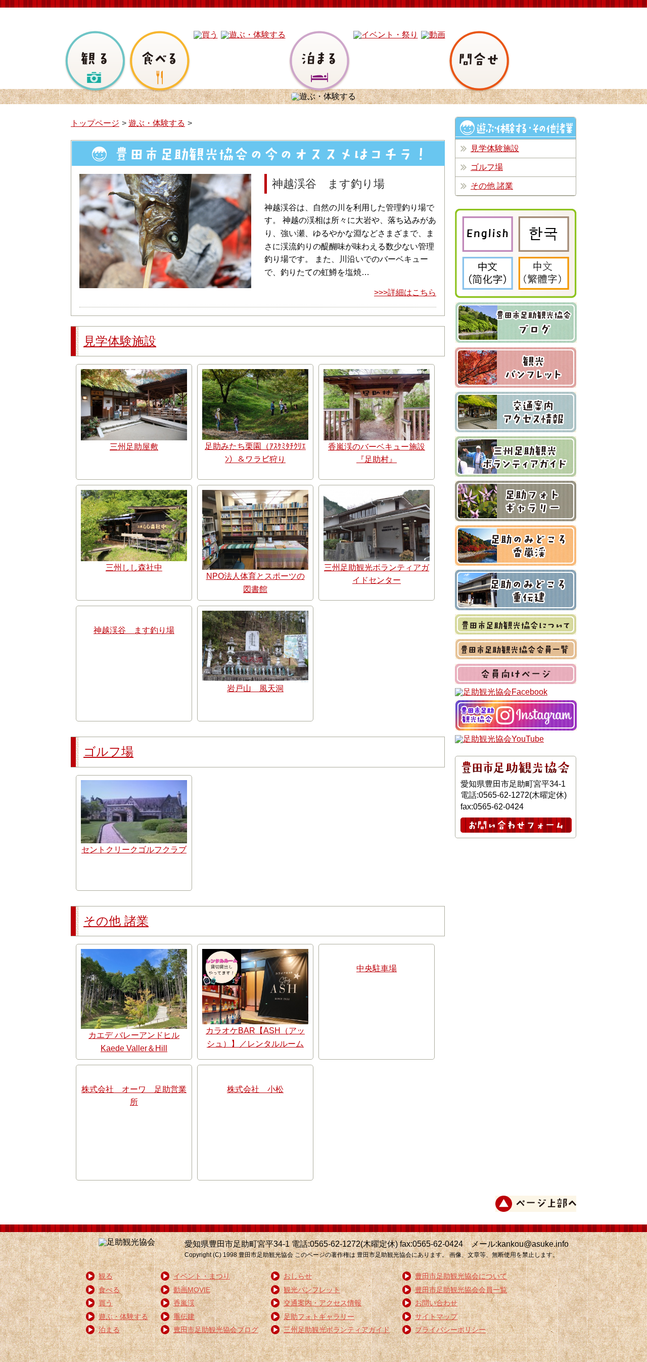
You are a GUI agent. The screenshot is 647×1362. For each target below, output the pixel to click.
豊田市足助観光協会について (461, 1276)
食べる (109, 1290)
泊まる (109, 1330)
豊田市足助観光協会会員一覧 (461, 1290)
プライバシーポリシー (450, 1330)
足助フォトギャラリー (319, 1316)
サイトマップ (436, 1316)
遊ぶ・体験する (156, 123)
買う (106, 1303)
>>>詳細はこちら (405, 292)
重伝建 (184, 1316)
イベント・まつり (201, 1276)
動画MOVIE (191, 1290)
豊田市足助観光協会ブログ (215, 1330)
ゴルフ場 (108, 751)
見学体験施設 (119, 341)
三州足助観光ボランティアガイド (337, 1330)
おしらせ (298, 1276)
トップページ (95, 123)
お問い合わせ (436, 1303)
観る (106, 1276)
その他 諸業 (116, 921)
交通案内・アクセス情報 (322, 1303)
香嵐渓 (184, 1303)
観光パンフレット (312, 1290)
